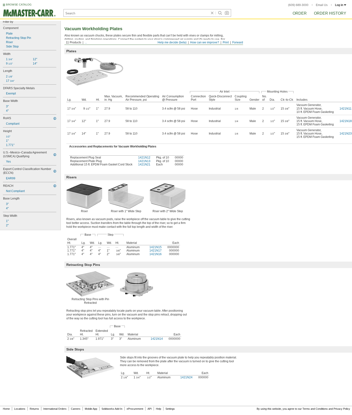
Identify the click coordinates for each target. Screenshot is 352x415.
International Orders (55, 408)
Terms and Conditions (315, 408)
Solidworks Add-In (112, 408)
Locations (19, 408)
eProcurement (135, 408)
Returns (34, 408)
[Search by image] (226, 13)
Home (6, 408)
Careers (75, 408)
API (150, 408)
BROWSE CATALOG (19, 4)
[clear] (212, 13)
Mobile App (91, 408)
